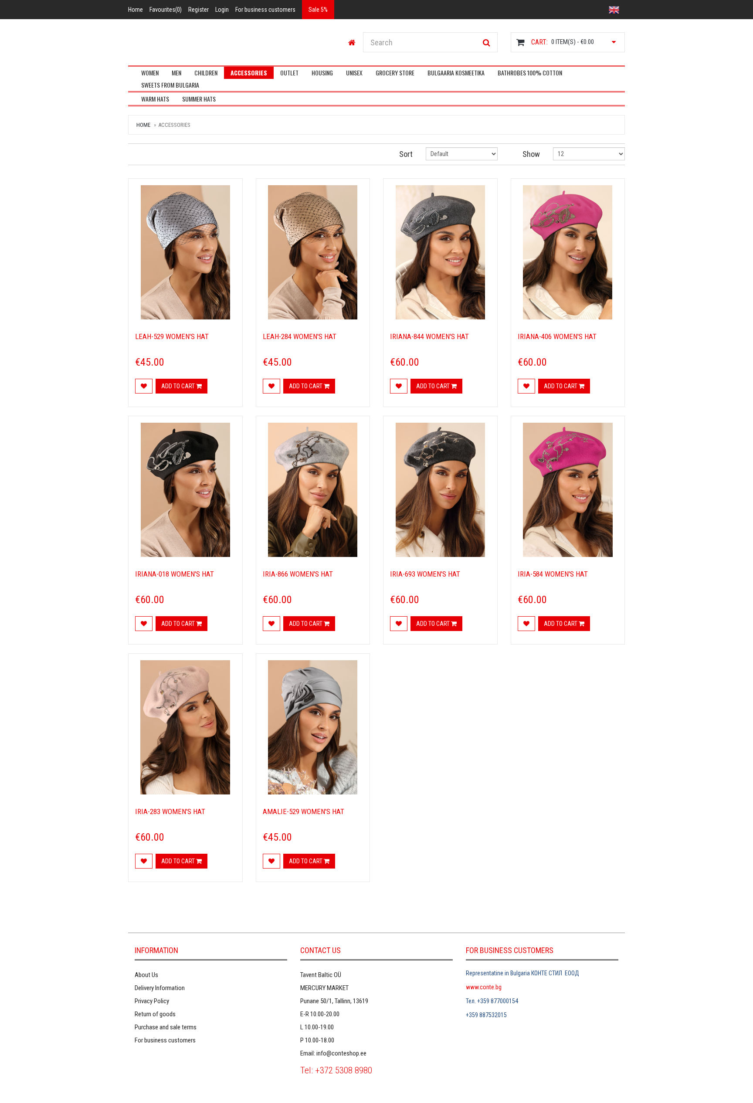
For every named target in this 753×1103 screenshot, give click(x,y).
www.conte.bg (484, 987)
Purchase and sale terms (166, 1027)
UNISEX (354, 72)
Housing (322, 72)
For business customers (165, 1040)
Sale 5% (318, 9)
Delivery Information (160, 988)
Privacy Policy (152, 1001)
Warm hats (155, 98)
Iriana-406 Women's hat (557, 336)
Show (531, 154)
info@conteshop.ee (341, 1053)
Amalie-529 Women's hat (303, 811)
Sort (406, 154)
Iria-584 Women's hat (553, 574)
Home (143, 125)
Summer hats (199, 98)
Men (176, 72)
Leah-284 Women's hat (299, 336)
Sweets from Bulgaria (170, 84)
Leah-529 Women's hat (172, 336)
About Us (146, 975)
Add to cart (178, 386)
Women (150, 72)
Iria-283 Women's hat (170, 811)
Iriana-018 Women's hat (174, 574)
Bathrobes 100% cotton (530, 72)
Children (205, 72)
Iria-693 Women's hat (425, 574)
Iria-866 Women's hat (298, 574)
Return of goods (155, 1014)
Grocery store (395, 72)
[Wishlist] (144, 386)
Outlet (289, 72)
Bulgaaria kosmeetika (456, 72)
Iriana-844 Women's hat (429, 336)
